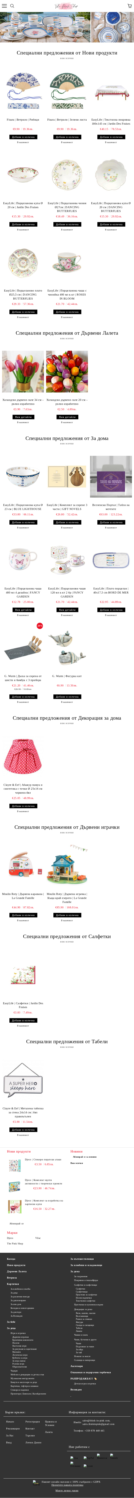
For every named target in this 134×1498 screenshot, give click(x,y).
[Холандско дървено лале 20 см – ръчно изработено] (67, 372)
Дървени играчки (20, 1337)
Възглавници (82, 1316)
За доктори (16, 1312)
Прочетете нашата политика (67, 1485)
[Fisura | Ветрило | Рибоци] (23, 91)
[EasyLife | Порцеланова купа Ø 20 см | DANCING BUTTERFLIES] (111, 175)
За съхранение (81, 1276)
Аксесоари (76, 1366)
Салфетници (81, 1292)
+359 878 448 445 (94, 1430)
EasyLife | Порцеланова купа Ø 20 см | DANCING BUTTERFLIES (111, 207)
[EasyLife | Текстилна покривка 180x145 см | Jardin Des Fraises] (111, 91)
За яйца (79, 1349)
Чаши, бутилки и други (85, 1339)
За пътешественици (82, 1259)
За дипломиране (18, 1300)
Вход (9, 1442)
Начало (10, 1421)
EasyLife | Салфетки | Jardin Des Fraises (23, 1005)
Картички (13, 1284)
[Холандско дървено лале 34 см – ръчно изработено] (23, 372)
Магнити (16, 1352)
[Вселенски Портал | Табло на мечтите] (111, 477)
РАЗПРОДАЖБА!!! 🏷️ (83, 1378)
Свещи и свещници (85, 1325)
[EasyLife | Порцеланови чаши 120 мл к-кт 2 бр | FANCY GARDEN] (67, 560)
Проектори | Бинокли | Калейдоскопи (28, 1394)
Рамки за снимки (84, 1319)
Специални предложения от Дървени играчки (67, 827)
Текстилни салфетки (85, 1301)
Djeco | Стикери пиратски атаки (43, 1159)
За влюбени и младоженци (86, 1265)
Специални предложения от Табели (67, 1041)
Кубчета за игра (19, 1358)
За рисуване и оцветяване (24, 1349)
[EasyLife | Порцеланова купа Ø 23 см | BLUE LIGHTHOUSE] (23, 477)
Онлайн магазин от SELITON (67, 1496)
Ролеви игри (18, 1364)
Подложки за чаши (85, 1346)
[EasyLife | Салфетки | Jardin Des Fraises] (23, 975)
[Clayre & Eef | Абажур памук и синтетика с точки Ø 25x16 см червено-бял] (23, 756)
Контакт (30, 1428)
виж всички (67, 58)
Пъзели (15, 1343)
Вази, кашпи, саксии (85, 1313)
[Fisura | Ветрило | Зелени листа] (67, 91)
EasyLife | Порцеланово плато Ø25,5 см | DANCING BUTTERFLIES (23, 294)
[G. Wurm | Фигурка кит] (67, 648)
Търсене (30, 1435)
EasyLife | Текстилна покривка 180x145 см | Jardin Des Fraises (111, 121)
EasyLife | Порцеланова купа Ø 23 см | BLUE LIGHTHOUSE (23, 507)
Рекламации (13, 1428)
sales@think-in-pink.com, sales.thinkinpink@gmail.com (98, 1422)
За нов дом (16, 1304)
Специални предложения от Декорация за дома (67, 718)
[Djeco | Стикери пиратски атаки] (15, 1166)
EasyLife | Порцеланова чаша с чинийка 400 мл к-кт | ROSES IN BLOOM (67, 294)
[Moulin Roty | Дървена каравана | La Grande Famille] (23, 866)
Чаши (78, 1343)
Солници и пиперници (84, 1360)
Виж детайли (23, 417)
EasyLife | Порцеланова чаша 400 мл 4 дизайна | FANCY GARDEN (23, 592)
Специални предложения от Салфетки (67, 936)
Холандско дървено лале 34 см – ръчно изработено (23, 401)
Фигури (79, 1322)
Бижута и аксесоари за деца (24, 1382)
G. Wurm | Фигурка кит (67, 676)
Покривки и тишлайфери (86, 1280)
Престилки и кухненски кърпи (88, 1304)
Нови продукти (16, 1265)
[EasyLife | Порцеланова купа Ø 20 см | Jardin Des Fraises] (23, 175)
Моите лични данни (67, 1490)
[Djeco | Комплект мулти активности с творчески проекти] (15, 1186)
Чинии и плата (81, 1335)
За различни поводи (20, 1296)
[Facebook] (73, 1438)
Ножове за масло (82, 1356)
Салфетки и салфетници (85, 1285)
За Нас (9, 1435)
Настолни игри (19, 1346)
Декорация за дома (83, 1309)
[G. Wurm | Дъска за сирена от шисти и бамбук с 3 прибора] (23, 648)
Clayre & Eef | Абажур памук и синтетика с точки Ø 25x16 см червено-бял (22, 788)
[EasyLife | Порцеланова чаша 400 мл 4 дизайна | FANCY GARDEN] (23, 560)
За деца (14, 1293)
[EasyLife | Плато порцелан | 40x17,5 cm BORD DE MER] (111, 560)
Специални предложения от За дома (67, 438)
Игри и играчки (18, 1333)
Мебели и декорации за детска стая (27, 1374)
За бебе (11, 1322)
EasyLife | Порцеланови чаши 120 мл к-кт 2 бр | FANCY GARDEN (67, 592)
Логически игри (19, 1355)
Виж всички (76, 1163)
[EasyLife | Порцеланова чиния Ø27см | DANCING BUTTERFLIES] (67, 175)
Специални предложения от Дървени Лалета (67, 333)
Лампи (79, 1331)
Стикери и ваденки (20, 1390)
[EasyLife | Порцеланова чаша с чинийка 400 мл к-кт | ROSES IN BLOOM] (67, 262)
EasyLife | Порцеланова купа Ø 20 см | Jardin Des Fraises (23, 205)
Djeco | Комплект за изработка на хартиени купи (44, 1202)
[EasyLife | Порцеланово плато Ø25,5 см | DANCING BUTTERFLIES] (23, 262)
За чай (79, 1352)
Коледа (11, 1259)
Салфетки (80, 1289)
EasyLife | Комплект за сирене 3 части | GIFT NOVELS (67, 507)
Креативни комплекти (22, 1340)
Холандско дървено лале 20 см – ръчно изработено (67, 401)
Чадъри (14, 1371)
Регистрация (32, 1421)
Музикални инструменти (22, 1378)
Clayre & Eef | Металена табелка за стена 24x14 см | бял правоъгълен (23, 1112)
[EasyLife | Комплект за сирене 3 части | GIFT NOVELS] (67, 477)
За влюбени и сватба (20, 1289)
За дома (75, 1271)
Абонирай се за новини (85, 1157)
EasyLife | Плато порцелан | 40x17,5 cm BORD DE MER (111, 590)
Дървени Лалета (17, 1271)
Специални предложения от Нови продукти (67, 53)
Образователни (19, 1367)
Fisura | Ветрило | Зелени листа (67, 119)
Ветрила (12, 1277)
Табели (79, 1328)
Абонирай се (16, 1223)
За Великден (17, 1316)
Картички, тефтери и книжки (24, 1386)
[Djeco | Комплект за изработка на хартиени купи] (15, 1207)
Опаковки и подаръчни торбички (90, 1372)
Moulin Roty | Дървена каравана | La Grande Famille (23, 895)
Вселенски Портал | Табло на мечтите (111, 507)
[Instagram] (81, 1438)
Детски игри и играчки (85, 1383)
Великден (76, 1389)
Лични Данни (33, 1442)
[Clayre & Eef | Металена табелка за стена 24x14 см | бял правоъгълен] (23, 1080)
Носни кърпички (84, 1298)
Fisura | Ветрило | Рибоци (23, 119)
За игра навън (18, 1361)
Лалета (49, 1432)
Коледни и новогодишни (22, 1308)
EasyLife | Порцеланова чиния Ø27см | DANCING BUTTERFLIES (67, 207)
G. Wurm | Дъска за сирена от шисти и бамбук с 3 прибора (23, 678)
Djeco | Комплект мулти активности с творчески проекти (43, 1182)
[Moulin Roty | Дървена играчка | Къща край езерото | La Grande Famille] (67, 866)
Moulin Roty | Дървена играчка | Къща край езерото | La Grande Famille (67, 897)
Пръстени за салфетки (86, 1294)
